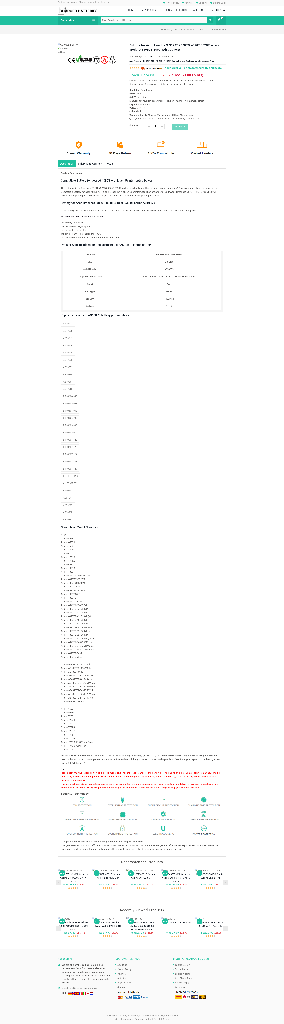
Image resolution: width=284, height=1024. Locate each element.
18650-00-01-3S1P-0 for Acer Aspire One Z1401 (211, 876)
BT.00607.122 (70, 439)
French (156, 1019)
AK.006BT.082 (70, 483)
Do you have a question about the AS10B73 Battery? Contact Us (165, 118)
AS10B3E (68, 512)
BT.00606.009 (70, 425)
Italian (148, 1019)
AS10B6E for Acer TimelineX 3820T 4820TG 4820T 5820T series (73, 926)
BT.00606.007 (70, 418)
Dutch (166, 1019)
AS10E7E (68, 360)
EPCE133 (168, 56)
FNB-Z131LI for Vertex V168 (176, 922)
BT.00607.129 (70, 469)
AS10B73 (68, 331)
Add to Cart (180, 126)
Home (167, 29)
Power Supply (182, 982)
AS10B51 (68, 367)
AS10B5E (68, 374)
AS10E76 (68, 345)
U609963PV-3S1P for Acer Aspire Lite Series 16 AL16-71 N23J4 (176, 878)
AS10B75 (68, 338)
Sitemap (121, 987)
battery (179, 29)
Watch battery (182, 987)
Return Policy (172, 3)
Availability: (135, 56)
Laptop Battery (183, 965)
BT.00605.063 (70, 410)
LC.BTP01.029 (70, 476)
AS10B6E (68, 389)
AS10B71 (68, 323)
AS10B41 (68, 519)
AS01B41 (68, 498)
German (139, 1019)
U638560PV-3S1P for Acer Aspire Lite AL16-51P (107, 876)
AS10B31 (68, 505)
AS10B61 (68, 381)
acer (201, 29)
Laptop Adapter (183, 973)
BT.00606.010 (70, 432)
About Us (122, 965)
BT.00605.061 (70, 403)
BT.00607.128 (70, 461)
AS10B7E (68, 352)
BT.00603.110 (70, 490)
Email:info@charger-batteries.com (80, 988)
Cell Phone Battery (185, 978)
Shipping (203, 3)
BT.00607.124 (70, 454)
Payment (188, 3)
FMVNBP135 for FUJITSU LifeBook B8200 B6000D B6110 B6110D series (142, 926)
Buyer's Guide (219, 3)
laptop (191, 29)
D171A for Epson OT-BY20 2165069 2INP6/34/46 (210, 924)
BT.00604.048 (70, 396)
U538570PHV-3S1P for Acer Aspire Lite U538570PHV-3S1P (73, 878)
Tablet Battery (182, 969)
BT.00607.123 (70, 447)
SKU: (160, 56)
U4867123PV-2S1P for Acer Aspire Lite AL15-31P (142, 876)
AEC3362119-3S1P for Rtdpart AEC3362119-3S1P (108, 924)
